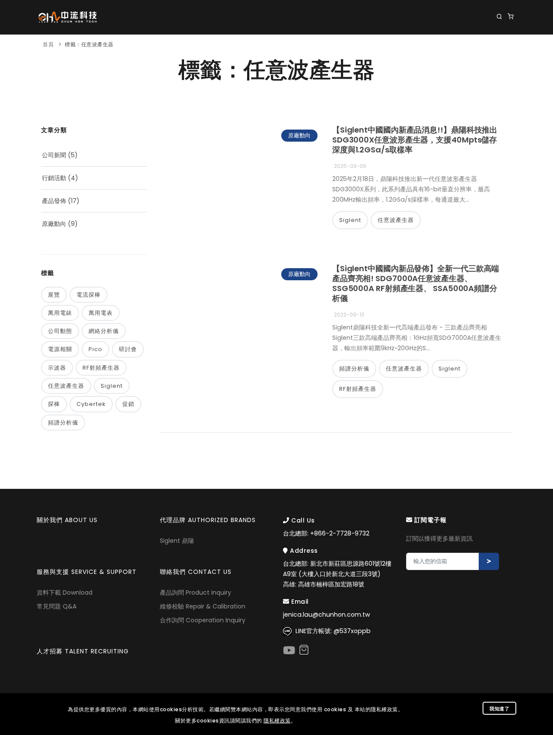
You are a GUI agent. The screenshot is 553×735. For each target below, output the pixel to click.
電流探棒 (88, 295)
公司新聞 (54, 155)
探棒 (54, 404)
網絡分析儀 (104, 331)
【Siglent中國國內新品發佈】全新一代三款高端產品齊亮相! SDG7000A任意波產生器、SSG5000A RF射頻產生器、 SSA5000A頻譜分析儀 (415, 283)
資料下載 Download (64, 592)
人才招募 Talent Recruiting (83, 651)
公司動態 (60, 331)
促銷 (128, 404)
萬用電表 (101, 313)
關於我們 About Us (147, 52)
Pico (95, 349)
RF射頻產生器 (101, 368)
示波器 (57, 368)
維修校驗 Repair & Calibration (202, 606)
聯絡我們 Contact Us (480, 52)
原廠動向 (54, 223)
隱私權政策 (277, 720)
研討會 (128, 349)
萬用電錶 (60, 313)
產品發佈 (54, 200)
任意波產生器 (66, 386)
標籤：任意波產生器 (89, 44)
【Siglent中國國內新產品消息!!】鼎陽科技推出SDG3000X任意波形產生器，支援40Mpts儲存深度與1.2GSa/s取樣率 (414, 139)
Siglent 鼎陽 (177, 540)
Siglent (112, 386)
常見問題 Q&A (56, 606)
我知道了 (499, 708)
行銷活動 (54, 178)
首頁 (48, 44)
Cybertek (91, 404)
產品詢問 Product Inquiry (195, 592)
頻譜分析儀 (63, 422)
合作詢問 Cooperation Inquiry (202, 620)
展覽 (54, 295)
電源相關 (60, 349)
